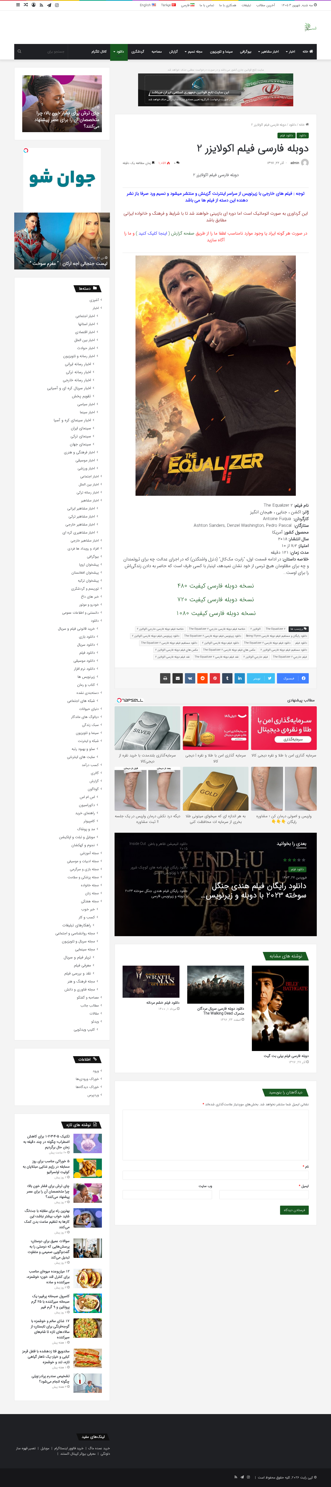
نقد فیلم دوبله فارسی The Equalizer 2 (216, 657)
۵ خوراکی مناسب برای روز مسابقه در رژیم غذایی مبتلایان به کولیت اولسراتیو (46, 1166)
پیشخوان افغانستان (85, 572)
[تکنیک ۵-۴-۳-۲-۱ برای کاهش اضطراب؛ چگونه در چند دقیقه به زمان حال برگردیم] (87, 1143)
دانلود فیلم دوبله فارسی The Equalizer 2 (267, 643)
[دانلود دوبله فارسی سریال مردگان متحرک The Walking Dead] (215, 985)
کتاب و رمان (86, 685)
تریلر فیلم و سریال (77, 957)
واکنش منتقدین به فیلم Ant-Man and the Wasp (62, 263)
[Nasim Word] (310, 27)
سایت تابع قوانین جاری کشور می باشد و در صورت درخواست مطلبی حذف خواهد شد (216, 70)
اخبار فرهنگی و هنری (79, 452)
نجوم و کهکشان (83, 845)
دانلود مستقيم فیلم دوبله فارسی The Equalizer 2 (169, 643)
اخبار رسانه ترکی (78, 372)
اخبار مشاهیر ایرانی (81, 508)
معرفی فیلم (82, 965)
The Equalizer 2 (275, 629)
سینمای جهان (80, 444)
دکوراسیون (87, 805)
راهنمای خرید (85, 813)
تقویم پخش (81, 396)
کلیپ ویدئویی (84, 1029)
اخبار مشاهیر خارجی (80, 524)
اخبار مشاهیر (270, 51)
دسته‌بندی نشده (88, 693)
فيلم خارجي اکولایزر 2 (255, 657)
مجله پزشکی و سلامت (83, 877)
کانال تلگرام (99, 51)
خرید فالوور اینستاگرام (69, 1448)
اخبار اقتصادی (85, 332)
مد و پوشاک (86, 829)
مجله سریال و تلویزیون (78, 941)
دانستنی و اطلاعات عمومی (80, 612)
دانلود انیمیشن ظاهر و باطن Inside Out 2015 (260, 892)
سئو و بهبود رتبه (83, 749)
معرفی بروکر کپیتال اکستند (78, 1453)
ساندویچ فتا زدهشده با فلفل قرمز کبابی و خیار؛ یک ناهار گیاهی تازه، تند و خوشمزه (46, 1356)
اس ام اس (87, 797)
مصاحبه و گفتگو (88, 997)
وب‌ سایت (205, 1186)
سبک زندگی (90, 725)
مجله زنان (92, 893)
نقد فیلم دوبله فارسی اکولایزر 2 (172, 657)
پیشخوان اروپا (89, 564)
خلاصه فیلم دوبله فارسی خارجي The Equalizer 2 (217, 629)
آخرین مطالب (265, 5)
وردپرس (93, 1095)
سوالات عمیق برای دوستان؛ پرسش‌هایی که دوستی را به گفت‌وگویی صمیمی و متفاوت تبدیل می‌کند (49, 1249)
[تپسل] (25, 150)
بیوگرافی (245, 51)
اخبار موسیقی (85, 460)
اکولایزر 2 (255, 629)
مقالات (94, 1013)
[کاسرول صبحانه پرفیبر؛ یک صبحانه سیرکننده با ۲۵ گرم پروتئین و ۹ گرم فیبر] (87, 1303)
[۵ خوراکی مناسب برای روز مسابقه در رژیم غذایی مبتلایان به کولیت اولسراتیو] (87, 1168)
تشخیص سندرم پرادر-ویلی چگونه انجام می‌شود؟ (62, 123)
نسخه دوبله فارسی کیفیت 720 (215, 600)
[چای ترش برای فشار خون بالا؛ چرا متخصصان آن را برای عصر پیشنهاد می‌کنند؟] (87, 1193)
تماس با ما (207, 5)
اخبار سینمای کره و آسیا (72, 420)
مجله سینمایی (85, 949)
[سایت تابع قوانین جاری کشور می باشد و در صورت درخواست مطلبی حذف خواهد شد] (215, 89)
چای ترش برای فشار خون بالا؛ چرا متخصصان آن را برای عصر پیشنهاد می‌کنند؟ (48, 1191)
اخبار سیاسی (86, 404)
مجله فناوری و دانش (79, 989)
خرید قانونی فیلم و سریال (76, 629)
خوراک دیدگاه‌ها (87, 1087)
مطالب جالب (89, 1005)
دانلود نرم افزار (84, 669)
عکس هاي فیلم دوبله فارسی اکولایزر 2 (176, 650)
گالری (95, 773)
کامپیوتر (89, 821)
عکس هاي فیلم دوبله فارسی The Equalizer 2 (229, 650)
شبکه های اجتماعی (81, 701)
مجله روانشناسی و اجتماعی (75, 933)
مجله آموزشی (89, 853)
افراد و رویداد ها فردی (83, 548)
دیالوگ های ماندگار (85, 717)
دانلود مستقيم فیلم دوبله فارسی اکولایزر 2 (283, 650)
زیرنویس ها (86, 677)
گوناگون (93, 789)
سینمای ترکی (81, 436)
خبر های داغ (90, 596)
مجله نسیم (195, 51)
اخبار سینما (87, 412)
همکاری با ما (227, 5)
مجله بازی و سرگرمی (84, 869)
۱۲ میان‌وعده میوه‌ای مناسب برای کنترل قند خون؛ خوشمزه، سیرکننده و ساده (48, 1276)
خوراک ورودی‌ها (87, 1079)
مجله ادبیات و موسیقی (83, 861)
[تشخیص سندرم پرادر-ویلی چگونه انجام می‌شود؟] (87, 1383)
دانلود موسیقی (84, 661)
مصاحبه (157, 51)
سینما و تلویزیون (221, 51)
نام (306, 1166)
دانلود (120, 51)
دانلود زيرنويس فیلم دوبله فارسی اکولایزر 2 (155, 636)
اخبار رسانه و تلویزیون (79, 356)
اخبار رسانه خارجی (77, 380)
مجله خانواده (90, 885)
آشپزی (94, 300)
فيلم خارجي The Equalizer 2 (290, 657)
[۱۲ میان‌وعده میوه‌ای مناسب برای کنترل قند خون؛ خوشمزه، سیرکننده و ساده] (87, 1278)
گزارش (173, 51)
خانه (306, 51)
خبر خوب (88, 909)
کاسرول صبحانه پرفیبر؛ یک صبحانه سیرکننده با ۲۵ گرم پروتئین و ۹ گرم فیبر (50, 1301)
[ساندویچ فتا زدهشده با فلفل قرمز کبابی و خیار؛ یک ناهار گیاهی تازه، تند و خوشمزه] (87, 1358)
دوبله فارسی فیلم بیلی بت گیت (286, 1056)
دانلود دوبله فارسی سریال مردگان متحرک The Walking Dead (220, 1011)
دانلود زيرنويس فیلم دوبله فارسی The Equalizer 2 (212, 636)
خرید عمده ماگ (99, 1448)
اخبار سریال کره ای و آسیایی (69, 388)
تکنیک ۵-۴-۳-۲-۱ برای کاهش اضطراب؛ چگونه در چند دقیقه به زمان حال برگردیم (46, 1141)
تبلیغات (246, 5)
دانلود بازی (87, 637)
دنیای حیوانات (89, 709)
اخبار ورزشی (86, 468)
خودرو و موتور (89, 604)
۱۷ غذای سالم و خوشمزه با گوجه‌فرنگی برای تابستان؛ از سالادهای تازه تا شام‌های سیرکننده (50, 1329)
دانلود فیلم (286, 135)
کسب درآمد (90, 765)
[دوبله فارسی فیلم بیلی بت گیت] (280, 1008)
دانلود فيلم (301, 643)
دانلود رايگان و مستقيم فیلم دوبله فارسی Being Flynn (276, 636)
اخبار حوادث (86, 348)
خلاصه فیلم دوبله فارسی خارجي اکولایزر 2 (160, 629)
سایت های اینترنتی (81, 757)
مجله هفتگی (90, 901)
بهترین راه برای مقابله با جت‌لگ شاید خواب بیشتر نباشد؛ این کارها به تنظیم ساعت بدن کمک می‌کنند (47, 1219)
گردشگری (137, 51)
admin (295, 163)
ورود (96, 1071)
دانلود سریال (86, 645)
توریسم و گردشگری (85, 588)
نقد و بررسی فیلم (77, 973)
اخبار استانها (86, 324)
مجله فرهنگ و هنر (81, 981)
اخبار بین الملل (84, 340)
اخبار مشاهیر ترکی (82, 516)
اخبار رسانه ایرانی (78, 364)
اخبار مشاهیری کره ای (78, 532)
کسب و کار (87, 917)
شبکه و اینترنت (88, 741)
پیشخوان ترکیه (88, 580)
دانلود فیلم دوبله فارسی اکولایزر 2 (220, 643)
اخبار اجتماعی (85, 316)
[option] (216, 884)
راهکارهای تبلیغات (76, 925)
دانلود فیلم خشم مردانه (162, 1002)
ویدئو (95, 1021)
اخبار (292, 51)
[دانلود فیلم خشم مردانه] (151, 982)
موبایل (45, 1448)
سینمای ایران (81, 428)
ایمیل (304, 1186)
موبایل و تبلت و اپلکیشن (77, 837)
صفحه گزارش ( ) (165, 233)
